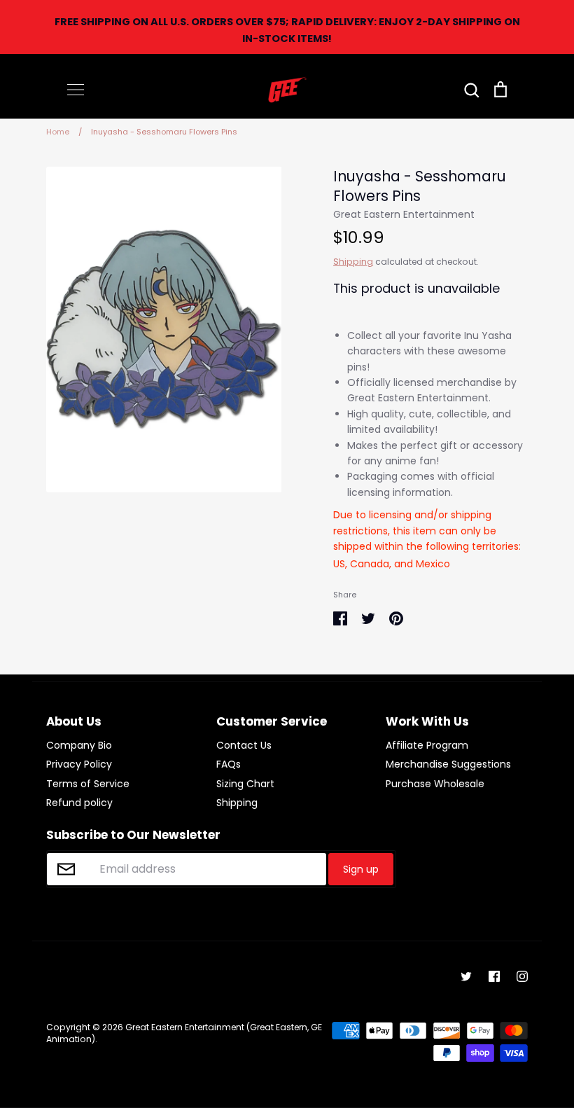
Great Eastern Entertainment (404, 214)
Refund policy (79, 803)
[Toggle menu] (75, 89)
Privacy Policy (79, 764)
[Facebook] (494, 976)
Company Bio (79, 745)
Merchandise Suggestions (448, 764)
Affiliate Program (427, 745)
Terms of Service (88, 784)
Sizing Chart (245, 784)
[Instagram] (522, 976)
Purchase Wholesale (435, 784)
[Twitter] (466, 976)
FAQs (228, 764)
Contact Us (244, 745)
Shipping (353, 262)
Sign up (361, 869)
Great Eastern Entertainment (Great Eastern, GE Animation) (184, 1033)
